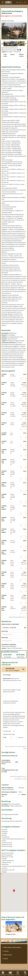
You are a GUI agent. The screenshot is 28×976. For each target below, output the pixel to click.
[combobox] (14, 634)
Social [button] (6, 958)
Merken (12, 54)
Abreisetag (4, 637)
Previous (2, 44)
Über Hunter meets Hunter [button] (12, 947)
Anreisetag (4, 631)
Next (26, 44)
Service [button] (6, 951)
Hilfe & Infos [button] (8, 955)
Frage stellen (5, 55)
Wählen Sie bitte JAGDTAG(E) (10, 624)
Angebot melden (21, 55)
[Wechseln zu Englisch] (25, 2)
